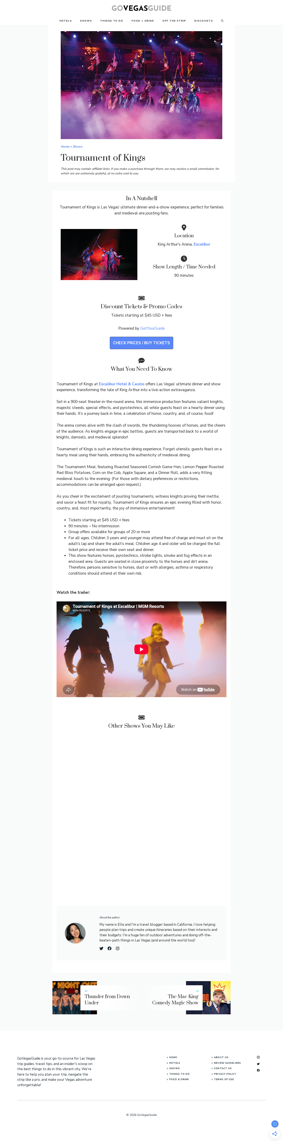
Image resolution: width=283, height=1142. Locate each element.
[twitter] (258, 1063)
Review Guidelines (227, 1063)
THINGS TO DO (179, 1074)
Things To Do (111, 20)
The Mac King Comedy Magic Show (175, 1000)
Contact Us (223, 1068)
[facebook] (258, 1070)
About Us (221, 1057)
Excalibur (202, 244)
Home (65, 146)
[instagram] (258, 1057)
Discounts (203, 20)
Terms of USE (224, 1079)
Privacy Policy (225, 1074)
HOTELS (174, 1063)
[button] (222, 21)
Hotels (65, 20)
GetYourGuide (152, 328)
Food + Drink (143, 20)
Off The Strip (174, 20)
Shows (86, 20)
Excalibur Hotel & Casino (121, 384)
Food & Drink (179, 1079)
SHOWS (174, 1068)
